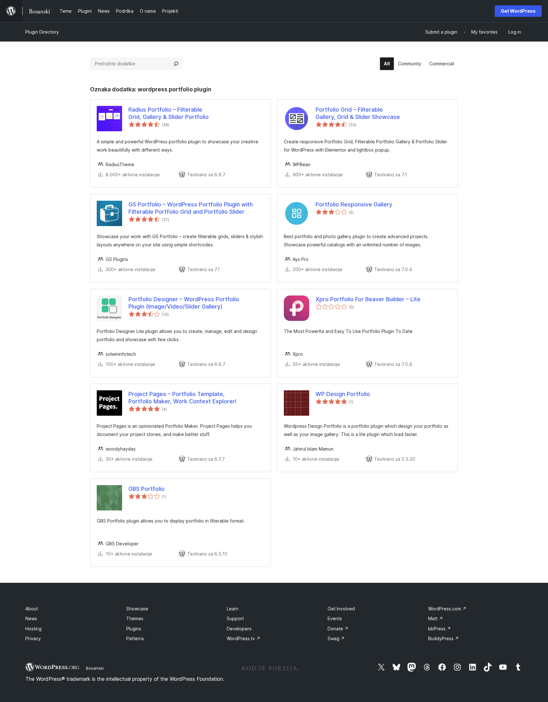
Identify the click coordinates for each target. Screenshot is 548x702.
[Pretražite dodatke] (176, 63)
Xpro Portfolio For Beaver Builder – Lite (368, 299)
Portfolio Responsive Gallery (354, 204)
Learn (232, 608)
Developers (239, 628)
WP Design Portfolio (343, 394)
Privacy (33, 638)
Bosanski (95, 668)
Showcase (137, 608)
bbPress (439, 628)
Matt (435, 618)
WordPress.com (447, 608)
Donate (338, 628)
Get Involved (341, 608)
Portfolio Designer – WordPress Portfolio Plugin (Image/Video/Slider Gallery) (183, 303)
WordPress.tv (243, 638)
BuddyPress (443, 638)
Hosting (33, 628)
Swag (336, 638)
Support (235, 618)
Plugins (133, 628)
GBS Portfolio (146, 488)
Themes (134, 618)
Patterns (135, 638)
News (31, 618)
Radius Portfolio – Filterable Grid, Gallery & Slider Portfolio (168, 113)
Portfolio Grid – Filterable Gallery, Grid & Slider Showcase (358, 113)
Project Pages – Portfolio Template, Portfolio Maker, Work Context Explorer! (182, 398)
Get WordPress (518, 11)
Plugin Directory (42, 32)
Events (335, 618)
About (31, 608)
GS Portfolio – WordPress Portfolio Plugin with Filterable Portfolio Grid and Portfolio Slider (190, 208)
